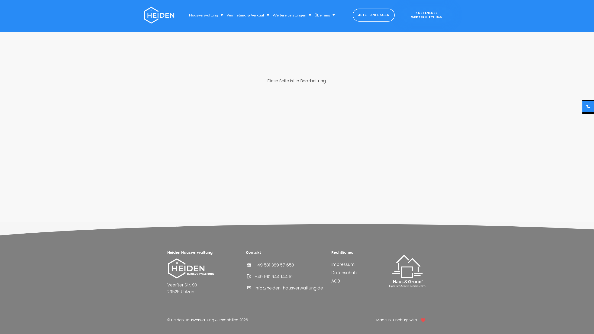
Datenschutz (344, 273)
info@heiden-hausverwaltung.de (289, 288)
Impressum (343, 264)
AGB (335, 281)
